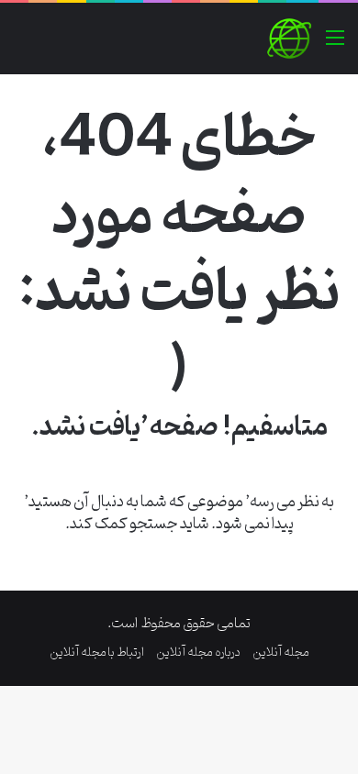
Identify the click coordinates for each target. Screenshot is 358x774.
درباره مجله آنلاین (198, 652)
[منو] (335, 45)
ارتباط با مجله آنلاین (97, 652)
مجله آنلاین (280, 652)
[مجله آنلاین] (289, 38)
